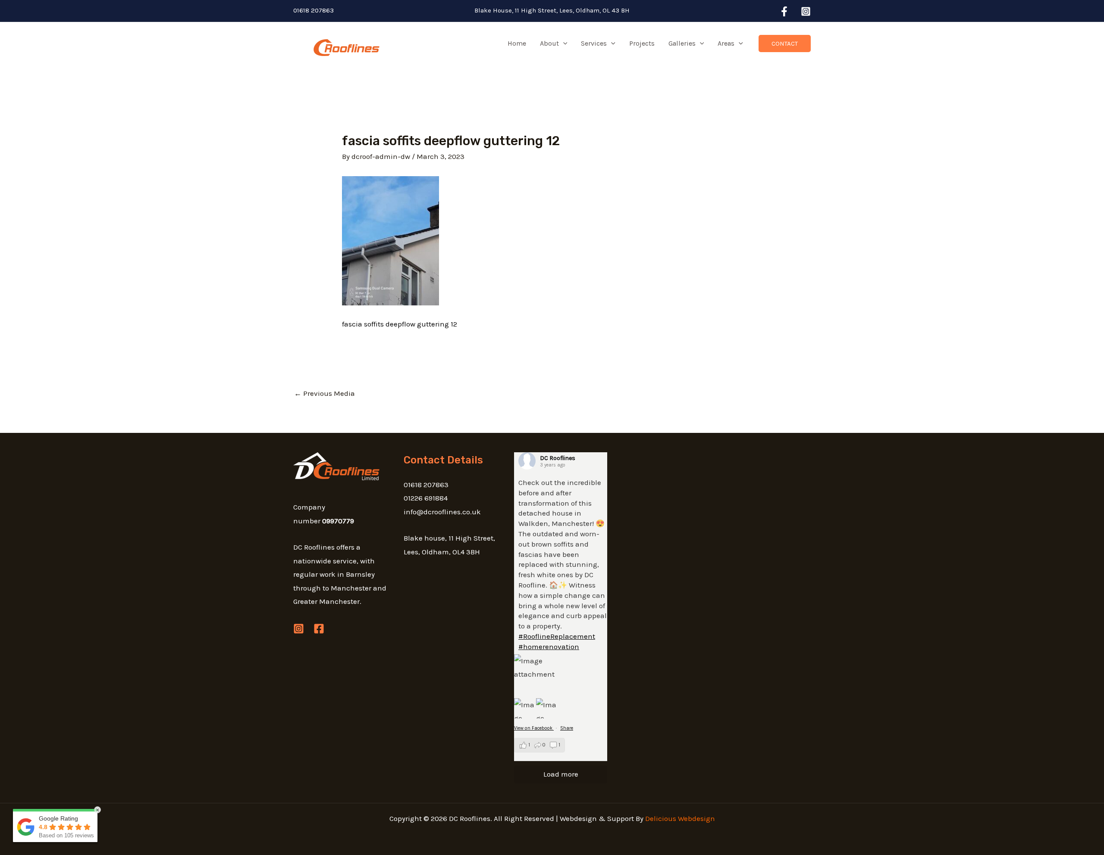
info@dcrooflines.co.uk (442, 511)
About (549, 43)
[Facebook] (784, 11)
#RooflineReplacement (556, 636)
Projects (642, 43)
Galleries (682, 43)
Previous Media (324, 393)
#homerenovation (548, 646)
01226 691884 (426, 498)
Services (594, 43)
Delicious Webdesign (680, 818)
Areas (726, 43)
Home (517, 43)
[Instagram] (806, 11)
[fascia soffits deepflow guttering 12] (390, 240)
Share (566, 728)
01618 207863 (313, 10)
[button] (563, 43)
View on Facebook (534, 728)
